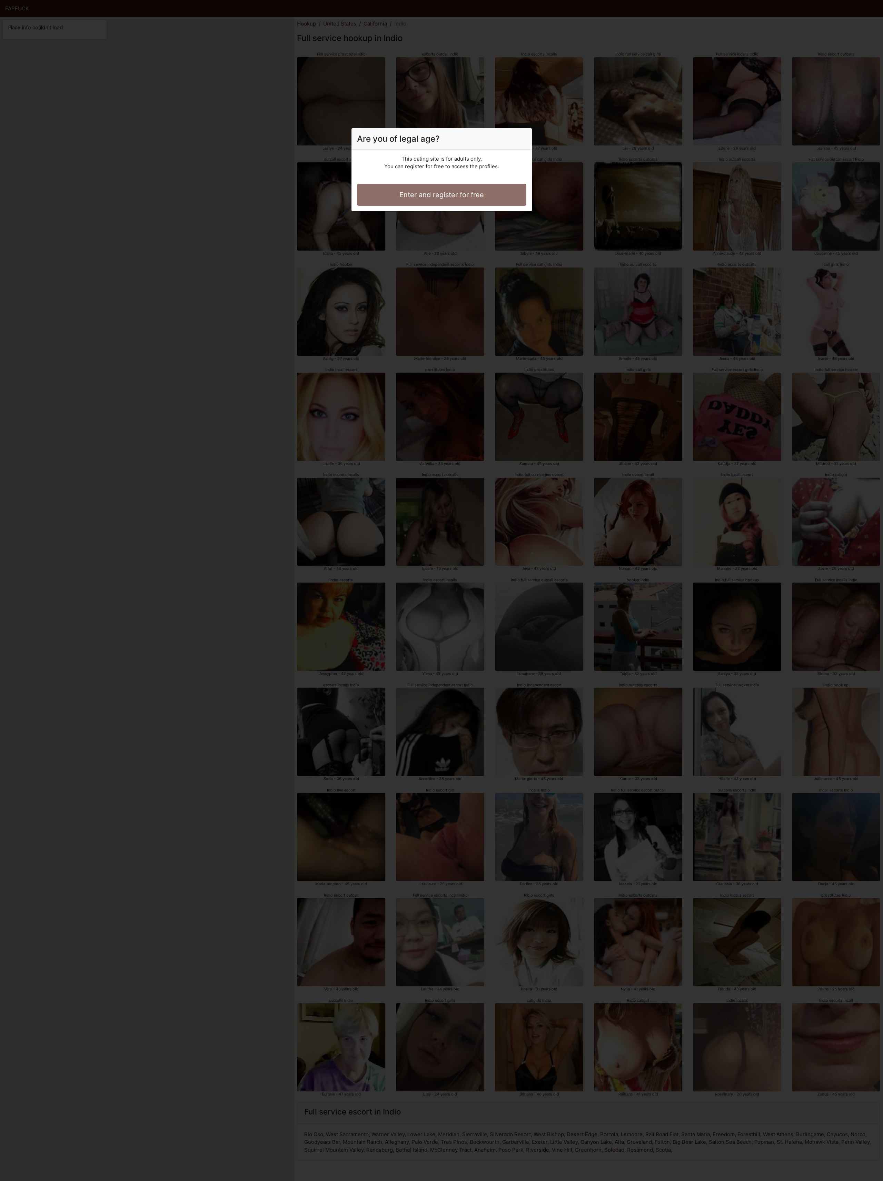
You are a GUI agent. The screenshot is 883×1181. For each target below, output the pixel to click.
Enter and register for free (441, 195)
